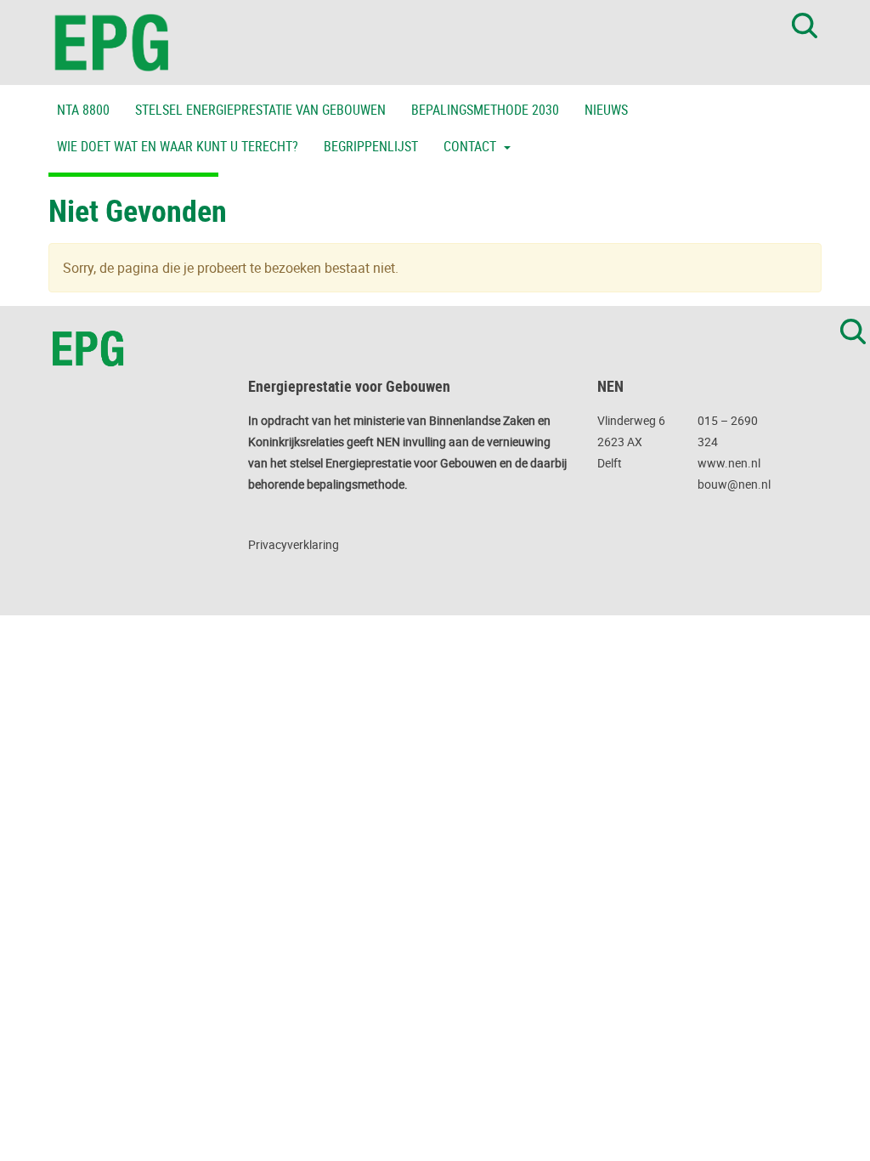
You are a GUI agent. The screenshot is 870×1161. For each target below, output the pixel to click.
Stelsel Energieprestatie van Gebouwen (260, 109)
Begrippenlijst (371, 146)
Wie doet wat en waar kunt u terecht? (177, 146)
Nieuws (606, 109)
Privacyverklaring (293, 544)
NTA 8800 (83, 109)
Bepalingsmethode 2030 (485, 109)
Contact (471, 146)
